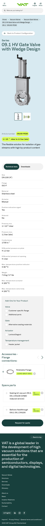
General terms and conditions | (31, 520)
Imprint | (5, 520)
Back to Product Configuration (20, 33)
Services (5, 482)
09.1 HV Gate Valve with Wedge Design (16, 22)
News (4, 496)
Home (4, 19)
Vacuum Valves (15, 19)
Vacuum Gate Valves (31, 19)
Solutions (5, 478)
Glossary (5, 488)
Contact (5, 506)
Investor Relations (8, 500)
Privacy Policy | (14, 520)
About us (5, 493)
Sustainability (7, 503)
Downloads (6, 485)
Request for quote (22, 423)
